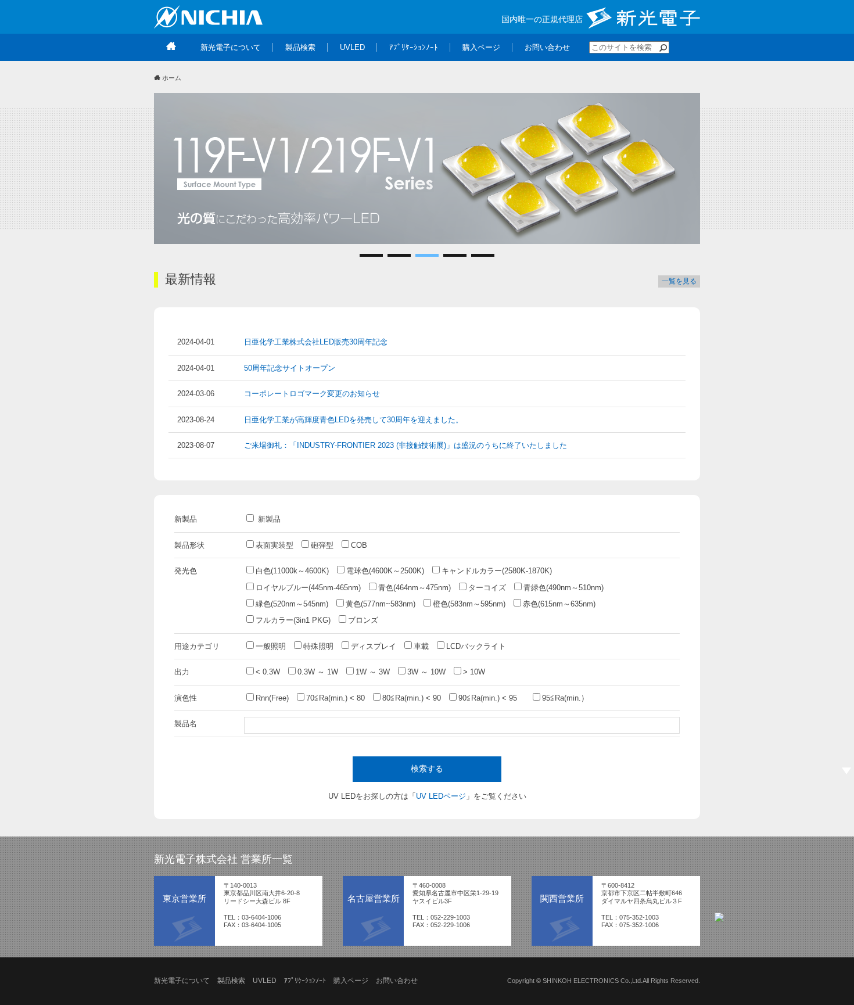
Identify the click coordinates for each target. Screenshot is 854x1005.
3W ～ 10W (426, 671)
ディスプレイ (373, 646)
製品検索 (231, 981)
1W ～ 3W (373, 671)
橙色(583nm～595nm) (469, 604)
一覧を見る (679, 281)
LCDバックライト (476, 646)
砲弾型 (322, 545)
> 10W (474, 671)
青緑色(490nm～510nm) (563, 587)
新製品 (268, 519)
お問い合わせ (397, 981)
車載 (421, 646)
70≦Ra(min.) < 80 (335, 698)
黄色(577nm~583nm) (380, 604)
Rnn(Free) (272, 698)
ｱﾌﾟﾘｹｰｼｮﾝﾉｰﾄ (305, 981)
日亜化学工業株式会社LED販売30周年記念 (315, 342)
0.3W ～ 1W (317, 671)
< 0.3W (268, 671)
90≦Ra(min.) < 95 (491, 698)
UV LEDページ (441, 796)
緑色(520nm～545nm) (292, 604)
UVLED (265, 981)
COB (359, 545)
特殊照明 (318, 646)
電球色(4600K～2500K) (385, 570)
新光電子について (182, 981)
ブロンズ (363, 620)
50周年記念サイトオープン (289, 368)
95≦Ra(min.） (565, 698)
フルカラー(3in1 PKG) (293, 620)
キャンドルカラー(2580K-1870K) (497, 570)
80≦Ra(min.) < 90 (411, 698)
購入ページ (350, 981)
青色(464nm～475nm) (414, 587)
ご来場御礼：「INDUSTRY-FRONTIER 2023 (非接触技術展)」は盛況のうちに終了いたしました (405, 445)
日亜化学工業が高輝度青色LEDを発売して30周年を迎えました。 (353, 419)
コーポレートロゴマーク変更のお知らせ (312, 393)
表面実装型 (274, 545)
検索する (427, 768)
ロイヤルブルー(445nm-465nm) (308, 587)
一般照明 (271, 646)
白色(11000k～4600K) (292, 570)
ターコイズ (487, 587)
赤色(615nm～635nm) (559, 604)
